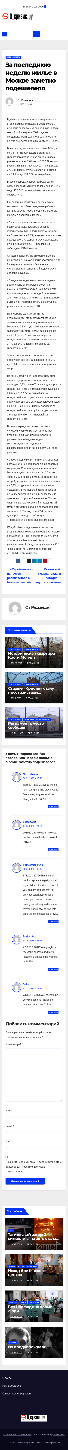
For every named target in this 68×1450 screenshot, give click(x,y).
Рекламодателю (12, 1385)
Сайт (8, 1141)
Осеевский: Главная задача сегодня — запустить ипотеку (47, 576)
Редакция (27, 100)
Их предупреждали (27, 1347)
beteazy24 (29, 822)
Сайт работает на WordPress (17, 1434)
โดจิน (26, 984)
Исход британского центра (27, 1272)
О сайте (7, 1378)
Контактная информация (17, 1393)
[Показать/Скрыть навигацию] (36, 34)
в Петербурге (15, 649)
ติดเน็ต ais (28, 936)
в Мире (12, 1266)
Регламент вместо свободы (26, 725)
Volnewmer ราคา (33, 865)
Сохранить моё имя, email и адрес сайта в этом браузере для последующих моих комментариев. (33, 1167)
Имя (9, 1110)
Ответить (53, 807)
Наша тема (29, 719)
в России (13, 1303)
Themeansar (59, 1434)
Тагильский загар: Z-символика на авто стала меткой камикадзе (32, 1238)
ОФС (11, 1230)
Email (10, 1126)
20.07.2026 (16, 1244)
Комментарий (14, 1044)
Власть (21, 1266)
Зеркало (12, 1343)
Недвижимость (13, 57)
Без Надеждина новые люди (30, 1309)
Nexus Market (31, 774)
